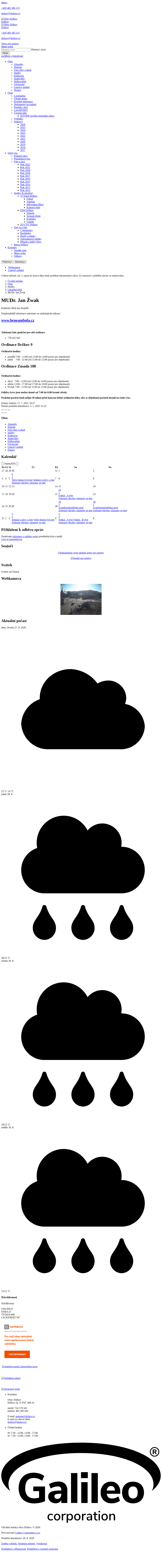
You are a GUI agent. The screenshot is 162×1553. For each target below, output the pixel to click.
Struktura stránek (26, 1543)
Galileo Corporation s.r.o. (27, 1532)
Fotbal (30, 198)
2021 (22, 138)
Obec (10, 61)
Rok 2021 (25, 167)
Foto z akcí (19, 161)
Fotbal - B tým (81, 519)
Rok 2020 (25, 170)
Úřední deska (20, 98)
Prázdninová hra (22, 158)
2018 (22, 147)
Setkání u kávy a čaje (43, 480)
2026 (22, 124)
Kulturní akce (21, 156)
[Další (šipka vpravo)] (5, 412)
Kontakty (31, 219)
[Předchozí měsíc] (2, 463)
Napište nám (20, 250)
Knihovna (19, 75)
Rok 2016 (25, 178)
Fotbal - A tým (66, 495)
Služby (17, 73)
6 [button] (12, 475)
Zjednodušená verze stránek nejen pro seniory (81, 552)
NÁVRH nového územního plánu (37, 115)
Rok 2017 (25, 176)
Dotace (17, 90)
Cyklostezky (26, 230)
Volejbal (31, 201)
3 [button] (12, 515)
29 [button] (60, 503)
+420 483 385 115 (10, 8)
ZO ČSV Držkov (29, 224)
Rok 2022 (25, 164)
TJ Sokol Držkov (28, 196)
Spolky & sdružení (23, 193)
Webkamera (14, 267)
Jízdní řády (19, 78)
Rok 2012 (25, 190)
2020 (22, 141)
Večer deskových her (22, 480)
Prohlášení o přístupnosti (13, 1549)
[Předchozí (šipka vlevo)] (2, 412)
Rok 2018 (25, 173)
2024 (22, 130)
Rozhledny (25, 233)
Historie (18, 67)
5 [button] (59, 515)
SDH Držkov (27, 210)
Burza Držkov (21, 244)
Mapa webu (20, 253)
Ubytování (19, 84)
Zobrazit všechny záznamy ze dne (29, 482)
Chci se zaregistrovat (11, 539)
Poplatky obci (21, 107)
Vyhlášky (18, 118)
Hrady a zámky (28, 236)
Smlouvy (18, 121)
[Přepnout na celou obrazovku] (5, 409)
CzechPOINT (21, 110)
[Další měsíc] (17, 463)
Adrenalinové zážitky (31, 239)
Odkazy (18, 256)
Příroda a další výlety (30, 241)
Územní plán (20, 113)
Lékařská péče (15, 289)
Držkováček (20, 81)
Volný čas (12, 153)
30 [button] (94, 503)
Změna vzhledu (9, 1543)
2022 (22, 136)
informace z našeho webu (25, 536)
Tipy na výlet (20, 227)
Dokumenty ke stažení (25, 104)
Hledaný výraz (38, 49)
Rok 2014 (25, 184)
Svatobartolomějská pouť (71, 507)
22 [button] (60, 491)
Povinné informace (23, 101)
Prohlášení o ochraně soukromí (42, 1549)
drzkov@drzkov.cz (10, 13)
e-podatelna (19, 95)
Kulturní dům (33, 207)
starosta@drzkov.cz (25, 1416)
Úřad (10, 93)
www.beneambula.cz (17, 320)
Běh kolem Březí (35, 204)
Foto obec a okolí (22, 70)
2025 (22, 127)
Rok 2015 (25, 181)
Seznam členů (33, 216)
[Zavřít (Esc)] (2, 409)
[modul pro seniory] (81, 558)
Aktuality (18, 64)
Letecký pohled (21, 87)
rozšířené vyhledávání (12, 56)
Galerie (30, 221)
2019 (22, 144)
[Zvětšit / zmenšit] (9, 409)
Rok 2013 (25, 187)
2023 (22, 133)
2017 (22, 150)
